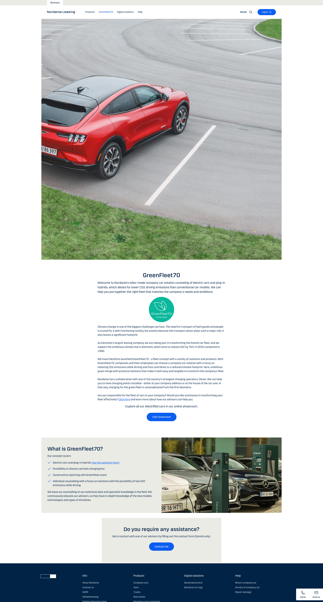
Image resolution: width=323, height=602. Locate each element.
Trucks (136, 592)
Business (55, 2)
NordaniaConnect (193, 582)
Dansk (243, 12)
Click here (124, 399)
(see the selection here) (105, 462)
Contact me (161, 546)
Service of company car (247, 587)
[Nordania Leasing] (62, 12)
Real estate (139, 596)
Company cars (140, 582)
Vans (136, 587)
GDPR (85, 592)
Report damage (243, 592)
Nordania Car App (193, 587)
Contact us (88, 587)
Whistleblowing (90, 596)
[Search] (251, 12)
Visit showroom (161, 416)
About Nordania (90, 582)
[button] (90, 12)
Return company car (245, 582)
